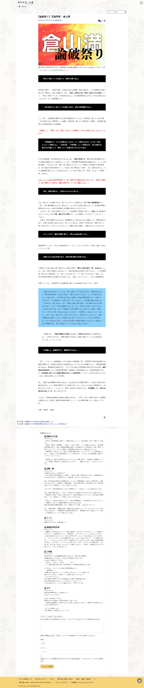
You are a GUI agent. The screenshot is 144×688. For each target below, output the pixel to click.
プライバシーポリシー (61, 682)
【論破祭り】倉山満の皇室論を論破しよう (39, 421)
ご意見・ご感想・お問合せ (83, 679)
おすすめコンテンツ (41, 679)
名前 (41, 639)
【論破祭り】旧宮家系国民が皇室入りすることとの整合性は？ (46, 424)
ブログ (51, 679)
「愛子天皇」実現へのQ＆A (64, 679)
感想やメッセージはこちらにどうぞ (83, 682)
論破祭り (24, 6)
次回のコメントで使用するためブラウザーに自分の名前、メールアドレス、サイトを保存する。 (71, 660)
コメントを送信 (47, 666)
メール (42, 648)
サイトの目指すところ (25, 679)
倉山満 (55, 20)
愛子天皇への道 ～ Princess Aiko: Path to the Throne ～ (35, 682)
